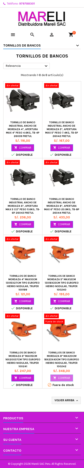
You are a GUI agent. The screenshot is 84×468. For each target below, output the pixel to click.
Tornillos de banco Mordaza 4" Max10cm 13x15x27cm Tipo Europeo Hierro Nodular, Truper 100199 (23, 282)
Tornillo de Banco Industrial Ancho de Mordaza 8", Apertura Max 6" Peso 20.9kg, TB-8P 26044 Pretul (61, 205)
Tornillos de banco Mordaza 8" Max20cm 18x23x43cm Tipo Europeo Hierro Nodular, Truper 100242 (61, 359)
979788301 (27, 3)
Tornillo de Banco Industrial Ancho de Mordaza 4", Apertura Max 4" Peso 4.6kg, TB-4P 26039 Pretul (22, 129)
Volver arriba (66, 400)
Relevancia (27, 66)
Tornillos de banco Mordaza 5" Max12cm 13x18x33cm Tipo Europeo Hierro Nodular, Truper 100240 (62, 282)
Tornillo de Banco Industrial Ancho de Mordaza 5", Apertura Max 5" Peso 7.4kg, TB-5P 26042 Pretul (61, 129)
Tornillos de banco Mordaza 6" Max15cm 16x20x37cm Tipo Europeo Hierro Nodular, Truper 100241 (22, 359)
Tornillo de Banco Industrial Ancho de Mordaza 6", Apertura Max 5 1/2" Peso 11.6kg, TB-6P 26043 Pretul (23, 205)
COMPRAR (22, 147)
